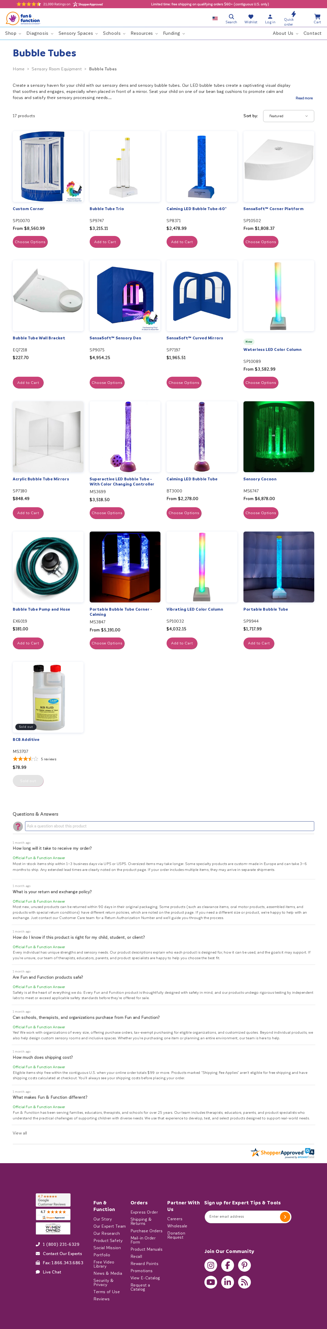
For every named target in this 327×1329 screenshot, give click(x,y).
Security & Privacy (104, 1282)
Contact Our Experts (62, 1253)
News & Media (108, 1273)
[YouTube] (210, 1282)
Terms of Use (107, 1292)
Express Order (144, 1212)
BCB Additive (26, 739)
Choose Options (30, 242)
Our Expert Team (110, 1226)
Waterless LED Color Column (272, 349)
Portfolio (102, 1255)
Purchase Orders (147, 1231)
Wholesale (177, 1226)
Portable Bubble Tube (265, 609)
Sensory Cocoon (259, 479)
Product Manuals (147, 1249)
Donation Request (176, 1235)
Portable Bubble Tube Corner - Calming (121, 612)
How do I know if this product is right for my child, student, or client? (79, 937)
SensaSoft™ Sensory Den (115, 338)
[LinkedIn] (227, 1282)
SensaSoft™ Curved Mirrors (195, 338)
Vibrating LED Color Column (195, 609)
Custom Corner (28, 209)
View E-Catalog (145, 1278)
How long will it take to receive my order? (52, 848)
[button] (12, 33)
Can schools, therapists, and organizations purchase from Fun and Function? (86, 1017)
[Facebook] (227, 1265)
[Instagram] (210, 1265)
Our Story (103, 1219)
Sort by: (250, 116)
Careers (174, 1219)
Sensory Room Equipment (57, 69)
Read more (304, 98)
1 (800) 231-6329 (61, 1244)
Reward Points (145, 1263)
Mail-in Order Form (143, 1240)
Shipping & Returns (141, 1221)
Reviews (102, 1299)
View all (20, 1133)
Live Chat (52, 1272)
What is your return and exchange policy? (52, 892)
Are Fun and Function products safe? (48, 977)
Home (19, 69)
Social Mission (107, 1248)
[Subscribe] (285, 1217)
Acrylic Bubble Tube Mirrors (41, 479)
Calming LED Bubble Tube (192, 479)
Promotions (142, 1271)
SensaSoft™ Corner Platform (273, 209)
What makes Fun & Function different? (50, 1097)
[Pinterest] (244, 1265)
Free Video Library (104, 1264)
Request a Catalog (140, 1287)
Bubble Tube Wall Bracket (39, 338)
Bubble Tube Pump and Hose (41, 609)
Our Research (107, 1233)
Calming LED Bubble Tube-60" (196, 209)
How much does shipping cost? (43, 1057)
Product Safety (108, 1240)
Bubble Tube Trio (107, 209)
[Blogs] (244, 1282)
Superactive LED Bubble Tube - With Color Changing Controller (122, 482)
